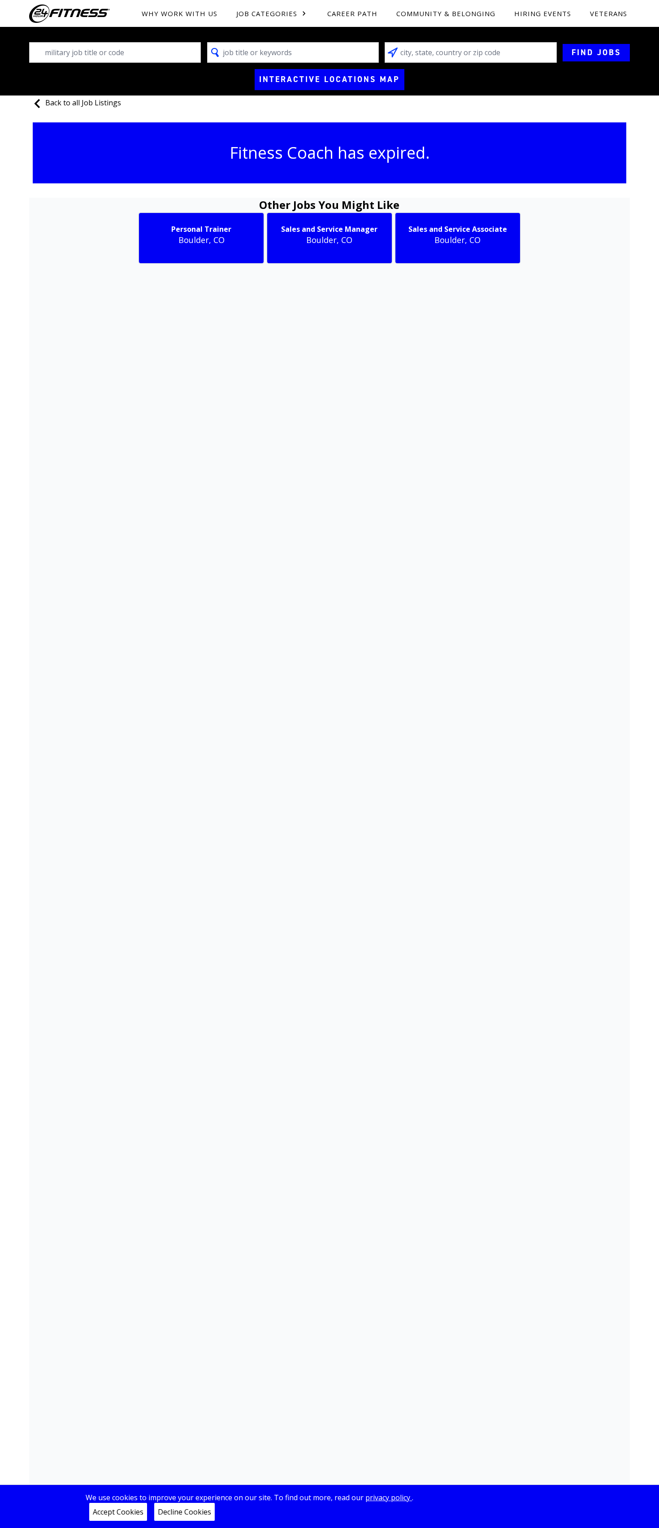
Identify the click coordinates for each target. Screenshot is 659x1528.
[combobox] (115, 52)
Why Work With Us (179, 13)
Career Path (352, 13)
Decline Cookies (184, 1512)
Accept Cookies (118, 1512)
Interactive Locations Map (329, 79)
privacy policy (388, 1497)
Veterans (608, 13)
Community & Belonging (445, 13)
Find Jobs (596, 52)
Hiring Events (542, 13)
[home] (69, 13)
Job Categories (266, 13)
